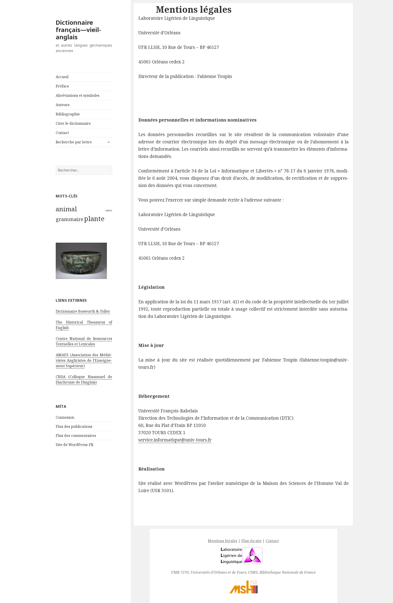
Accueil (62, 76)
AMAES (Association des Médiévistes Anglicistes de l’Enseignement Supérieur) (84, 360)
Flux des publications (74, 426)
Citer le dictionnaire (73, 123)
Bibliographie (68, 114)
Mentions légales (222, 540)
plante (94, 218)
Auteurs (63, 104)
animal (66, 208)
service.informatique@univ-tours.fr (175, 440)
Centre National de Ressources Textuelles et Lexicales (84, 341)
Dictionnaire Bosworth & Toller (83, 311)
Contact (62, 132)
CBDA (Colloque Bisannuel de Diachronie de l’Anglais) (84, 379)
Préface (62, 86)
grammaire (69, 219)
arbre (109, 210)
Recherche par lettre (74, 142)
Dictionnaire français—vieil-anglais (78, 29)
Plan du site (251, 540)
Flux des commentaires (76, 435)
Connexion (65, 417)
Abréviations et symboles (77, 95)
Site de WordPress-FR (74, 444)
